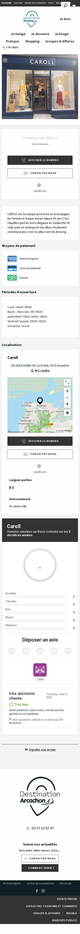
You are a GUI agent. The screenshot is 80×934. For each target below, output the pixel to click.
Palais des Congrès (35, 3)
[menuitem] (31, 19)
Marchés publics (64, 920)
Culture (18, 3)
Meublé (71, 913)
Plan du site (65, 883)
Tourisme (6, 3)
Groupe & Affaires (46, 913)
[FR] (74, 6)
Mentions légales (12, 883)
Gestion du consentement (40, 883)
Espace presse (67, 899)
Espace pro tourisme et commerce (51, 906)
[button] (65, 5)
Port (51, 3)
